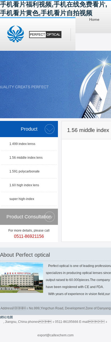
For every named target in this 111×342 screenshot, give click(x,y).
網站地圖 (6, 317)
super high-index (21, 199)
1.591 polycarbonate (24, 171)
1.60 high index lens (24, 185)
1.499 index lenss (22, 144)
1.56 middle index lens (26, 158)
